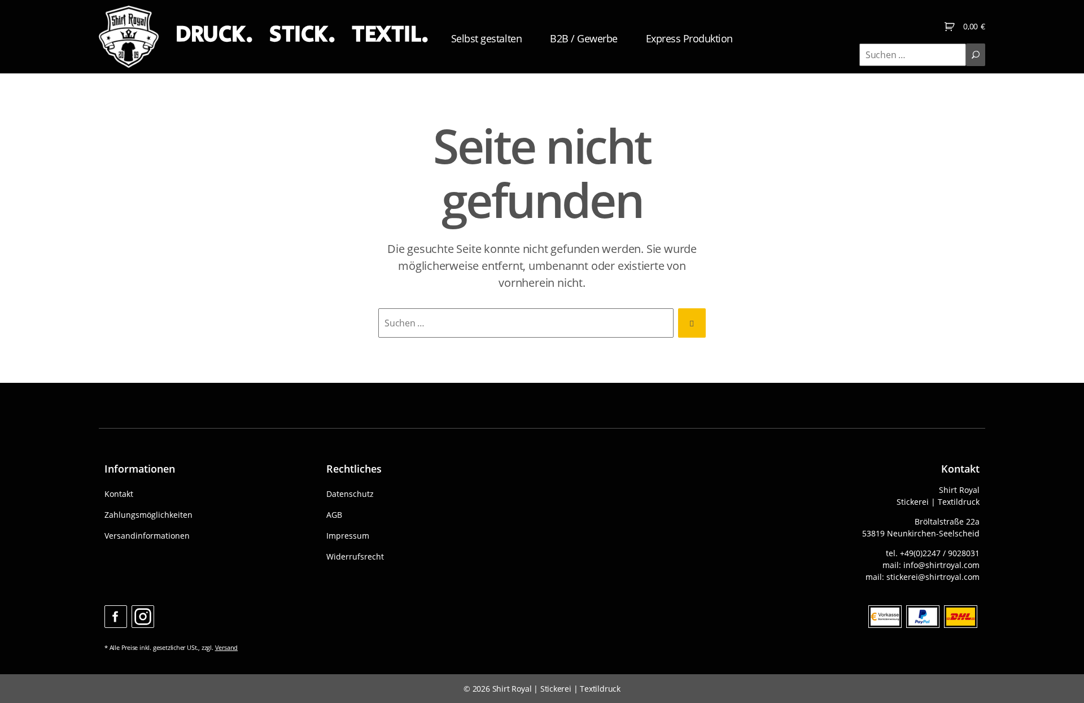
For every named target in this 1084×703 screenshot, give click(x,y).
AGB (334, 514)
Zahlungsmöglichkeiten (148, 514)
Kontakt (118, 493)
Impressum (347, 535)
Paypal (922, 616)
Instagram (143, 616)
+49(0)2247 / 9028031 (940, 553)
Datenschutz (350, 493)
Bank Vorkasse (885, 616)
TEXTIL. (390, 34)
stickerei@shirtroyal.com (933, 576)
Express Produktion (689, 38)
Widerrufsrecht (355, 556)
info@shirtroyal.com (941, 565)
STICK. (302, 34)
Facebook (115, 616)
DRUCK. (214, 34)
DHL (960, 616)
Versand (226, 647)
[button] (25, 678)
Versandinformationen (147, 535)
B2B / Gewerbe (584, 38)
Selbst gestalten (486, 38)
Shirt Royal (512, 688)
